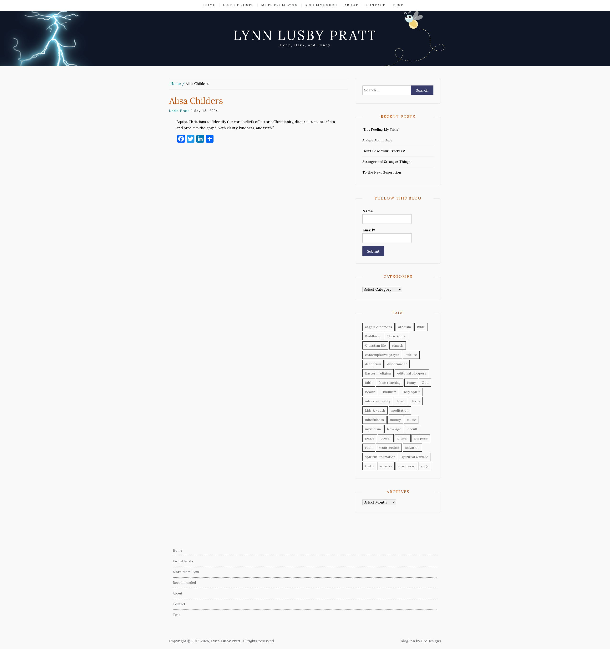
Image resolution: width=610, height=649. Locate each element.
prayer (402, 438)
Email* (368, 230)
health (370, 392)
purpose (421, 438)
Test (398, 5)
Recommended (321, 5)
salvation (412, 447)
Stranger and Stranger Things (386, 162)
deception (373, 364)
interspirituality (377, 401)
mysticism (373, 429)
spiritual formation (380, 457)
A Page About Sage (377, 140)
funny (411, 382)
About (351, 5)
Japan (400, 401)
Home (209, 5)
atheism (404, 327)
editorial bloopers (411, 373)
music (411, 420)
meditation (399, 410)
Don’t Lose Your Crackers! (383, 151)
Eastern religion (378, 373)
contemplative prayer (382, 355)
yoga (424, 466)
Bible (421, 327)
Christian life (375, 345)
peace (369, 438)
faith (368, 382)
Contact (375, 5)
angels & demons (378, 327)
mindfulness (374, 420)
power (386, 438)
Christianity (396, 336)
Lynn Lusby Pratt (305, 35)
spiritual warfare (415, 457)
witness (386, 466)
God (425, 382)
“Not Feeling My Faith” (380, 129)
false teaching (390, 382)
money (395, 420)
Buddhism (373, 336)
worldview (406, 466)
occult (412, 429)
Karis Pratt (179, 111)
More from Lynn (279, 5)
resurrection (389, 447)
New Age (394, 429)
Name (367, 211)
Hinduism (388, 392)
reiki (368, 447)
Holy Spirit (411, 392)
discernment (397, 364)
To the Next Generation (381, 172)
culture (411, 355)
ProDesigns (431, 641)
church (397, 345)
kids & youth (375, 410)
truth (369, 466)
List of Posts (238, 5)
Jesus (416, 401)
